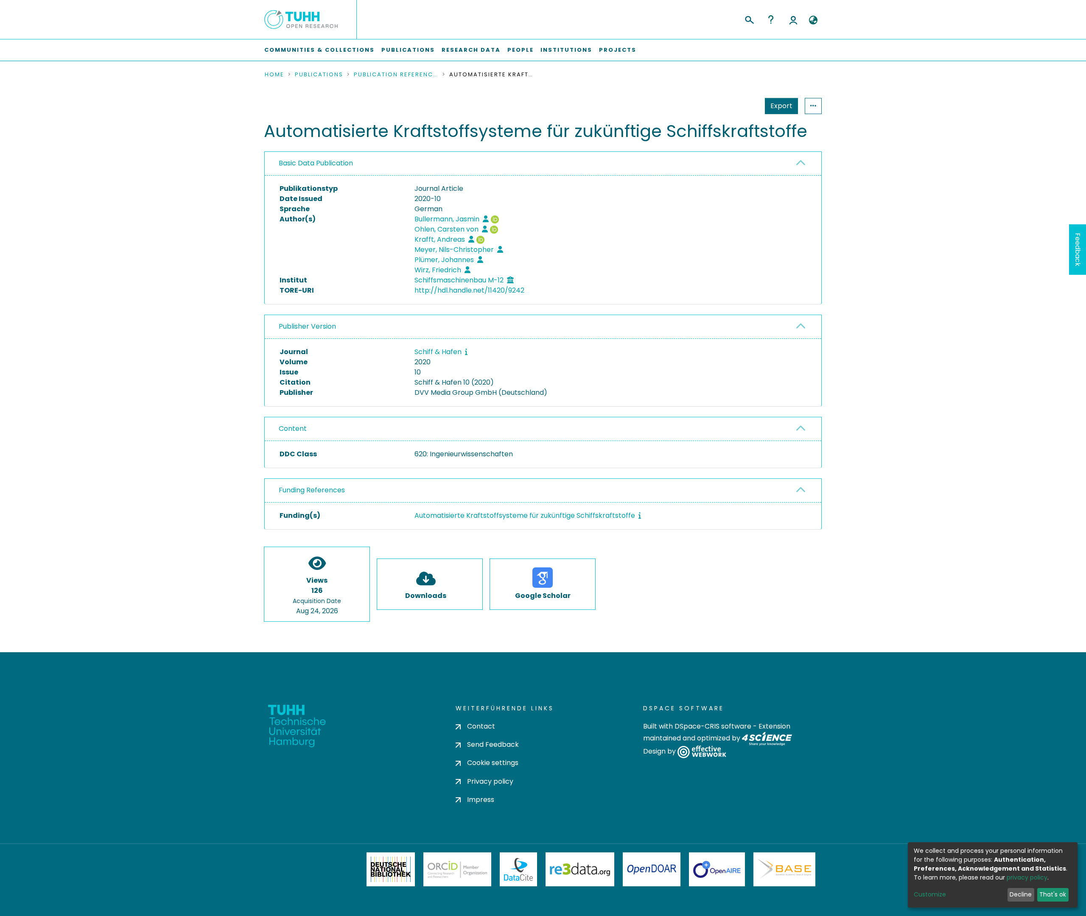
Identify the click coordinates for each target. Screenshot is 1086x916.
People (520, 50)
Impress (480, 799)
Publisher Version (307, 326)
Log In (793, 19)
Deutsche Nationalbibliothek (391, 869)
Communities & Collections (319, 50)
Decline (1021, 894)
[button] (813, 20)
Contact (481, 726)
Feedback (1078, 249)
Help (771, 19)
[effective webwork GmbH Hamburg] (701, 752)
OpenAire (717, 869)
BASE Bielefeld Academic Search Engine (784, 869)
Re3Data (580, 869)
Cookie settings (492, 763)
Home (274, 74)
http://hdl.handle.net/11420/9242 (469, 290)
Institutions (566, 50)
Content (293, 428)
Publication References (396, 74)
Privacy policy (490, 781)
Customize (930, 894)
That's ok (1052, 894)
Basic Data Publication (316, 163)
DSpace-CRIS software (713, 726)
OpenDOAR (651, 869)
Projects (617, 50)
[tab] (543, 164)
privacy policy (1027, 877)
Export (781, 106)
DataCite (518, 869)
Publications (408, 50)
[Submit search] (749, 19)
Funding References (312, 490)
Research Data (471, 50)
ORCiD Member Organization (457, 869)
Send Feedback (493, 744)
